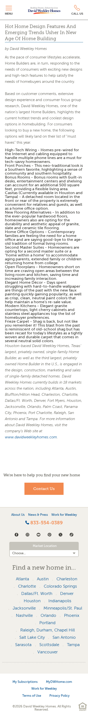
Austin (43, 579)
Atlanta (22, 579)
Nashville (24, 615)
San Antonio (64, 637)
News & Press (38, 515)
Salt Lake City (32, 637)
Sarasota (23, 644)
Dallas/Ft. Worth (36, 593)
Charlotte (27, 586)
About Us (18, 515)
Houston (32, 601)
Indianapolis (59, 601)
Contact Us (44, 489)
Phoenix (71, 615)
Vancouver (47, 652)
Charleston (66, 579)
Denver (67, 593)
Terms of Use (31, 695)
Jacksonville (24, 608)
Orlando (48, 615)
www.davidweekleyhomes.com (31, 437)
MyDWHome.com (59, 682)
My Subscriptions (25, 682)
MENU (9, 13)
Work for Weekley (64, 515)
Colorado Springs (60, 586)
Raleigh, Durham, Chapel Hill (47, 630)
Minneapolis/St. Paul (63, 608)
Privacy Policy (59, 695)
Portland (47, 623)
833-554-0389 (46, 522)
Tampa (73, 644)
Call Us (77, 13)
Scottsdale (49, 644)
